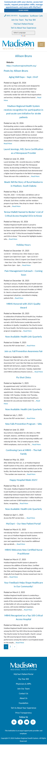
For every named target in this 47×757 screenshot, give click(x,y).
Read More (8, 144)
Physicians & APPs (23, 684)
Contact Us (23, 694)
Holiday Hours (23, 245)
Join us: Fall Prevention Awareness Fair (23, 351)
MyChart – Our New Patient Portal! (23, 524)
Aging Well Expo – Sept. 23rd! (23, 77)
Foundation (23, 16)
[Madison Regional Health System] (23, 666)
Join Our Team (17, 20)
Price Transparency (23, 713)
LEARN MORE (23, 10)
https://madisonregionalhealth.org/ (21, 66)
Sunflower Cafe (36, 16)
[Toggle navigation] (41, 44)
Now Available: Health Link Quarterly (23, 337)
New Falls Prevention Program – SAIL (23, 424)
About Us (23, 698)
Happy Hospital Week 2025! (23, 480)
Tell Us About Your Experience (23, 28)
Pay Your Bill (30, 20)
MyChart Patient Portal (23, 24)
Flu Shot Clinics (23, 377)
